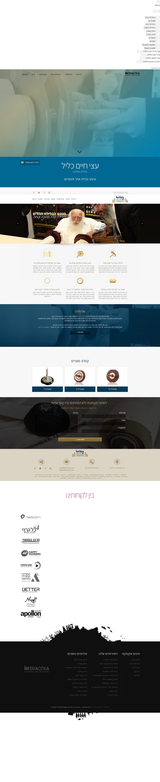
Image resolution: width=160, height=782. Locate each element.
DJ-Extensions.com (155, 68)
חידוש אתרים (82, 671)
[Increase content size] (138, 51)
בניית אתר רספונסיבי (110, 683)
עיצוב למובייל (112, 695)
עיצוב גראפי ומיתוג (110, 667)
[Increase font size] (142, 54)
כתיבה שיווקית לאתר (110, 679)
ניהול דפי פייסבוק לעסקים (77, 679)
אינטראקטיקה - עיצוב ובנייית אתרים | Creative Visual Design (71, 707)
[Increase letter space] (138, 61)
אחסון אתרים (82, 663)
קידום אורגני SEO (80, 659)
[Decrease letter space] (141, 61)
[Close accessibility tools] (154, 11)
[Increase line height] (141, 58)
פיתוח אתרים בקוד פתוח (108, 663)
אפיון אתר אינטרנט (110, 659)
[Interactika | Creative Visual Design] (132, 74)
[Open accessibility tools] (158, 2)
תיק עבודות (136, 659)
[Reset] (158, 11)
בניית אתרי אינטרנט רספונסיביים (105, 675)
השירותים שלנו (134, 663)
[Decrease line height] (144, 58)
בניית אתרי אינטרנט (110, 671)
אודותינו (137, 675)
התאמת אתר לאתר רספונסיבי (76, 667)
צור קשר (137, 671)
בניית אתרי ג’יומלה (80, 687)
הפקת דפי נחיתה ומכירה (78, 695)
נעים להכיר (136, 667)
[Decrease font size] (145, 54)
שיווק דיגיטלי (82, 691)
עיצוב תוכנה (113, 691)
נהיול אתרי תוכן (81, 675)
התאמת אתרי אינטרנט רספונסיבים (105, 687)
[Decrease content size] (141, 51)
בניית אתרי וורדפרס (79, 683)
